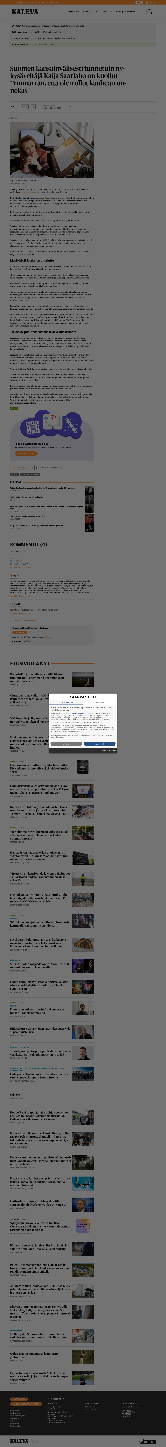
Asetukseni (100, 702)
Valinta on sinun (66, 702)
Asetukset (66, 744)
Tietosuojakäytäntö (109, 751)
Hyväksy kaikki (99, 744)
